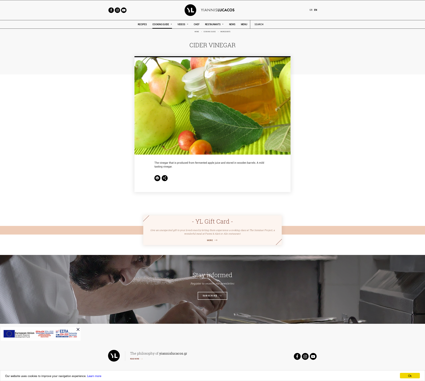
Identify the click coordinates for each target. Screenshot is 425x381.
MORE (210, 240)
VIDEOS (181, 24)
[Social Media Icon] (111, 9)
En (315, 10)
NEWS (232, 24)
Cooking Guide (210, 32)
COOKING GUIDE (160, 24)
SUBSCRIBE (210, 296)
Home (197, 32)
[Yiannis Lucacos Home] (213, 9)
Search (281, 24)
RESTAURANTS (213, 24)
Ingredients (225, 32)
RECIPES (142, 24)
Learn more (94, 376)
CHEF (196, 24)
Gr (310, 10)
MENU (244, 24)
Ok (410, 376)
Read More (134, 359)
